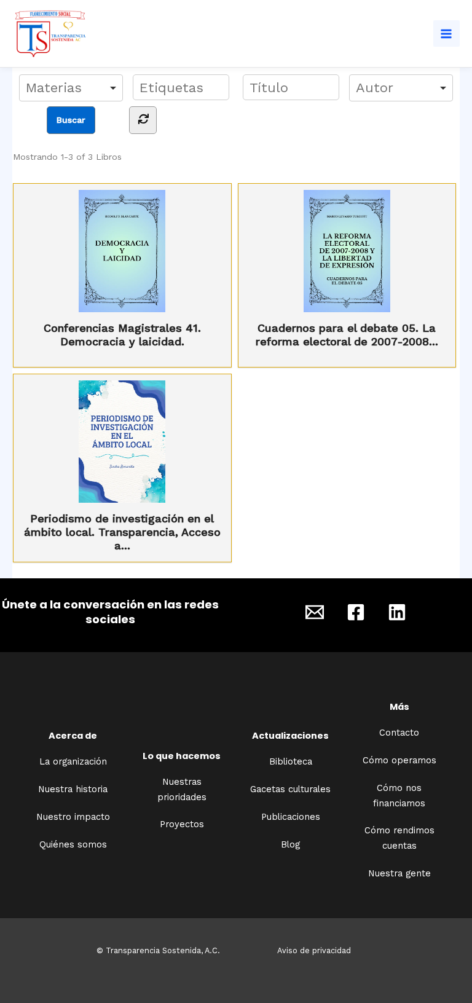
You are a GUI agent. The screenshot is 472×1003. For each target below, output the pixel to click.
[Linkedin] (397, 612)
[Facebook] (356, 612)
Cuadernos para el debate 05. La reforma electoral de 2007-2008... (347, 334)
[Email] (314, 612)
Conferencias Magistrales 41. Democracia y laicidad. (122, 334)
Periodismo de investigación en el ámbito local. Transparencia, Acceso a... (122, 532)
